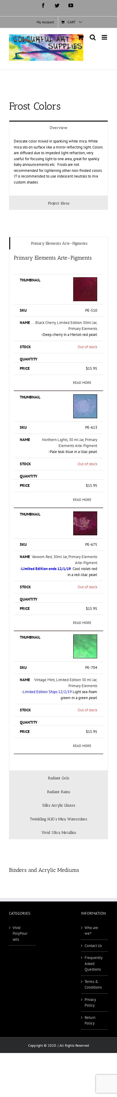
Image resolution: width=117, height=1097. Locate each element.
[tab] (58, 127)
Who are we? (91, 930)
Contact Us (93, 945)
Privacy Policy (90, 1002)
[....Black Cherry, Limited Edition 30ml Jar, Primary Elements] (85, 280)
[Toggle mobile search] (93, 37)
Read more (82, 382)
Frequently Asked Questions (94, 963)
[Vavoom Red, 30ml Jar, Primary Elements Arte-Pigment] (85, 514)
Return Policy (90, 1020)
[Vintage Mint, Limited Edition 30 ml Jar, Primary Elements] (85, 637)
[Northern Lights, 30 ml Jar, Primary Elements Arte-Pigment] (85, 397)
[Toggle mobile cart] (81, 37)
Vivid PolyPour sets (20, 933)
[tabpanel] (58, 165)
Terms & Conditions (93, 984)
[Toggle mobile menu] (105, 37)
